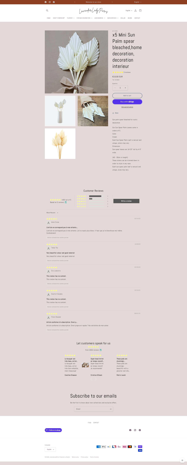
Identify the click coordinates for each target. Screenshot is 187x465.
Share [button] (116, 113)
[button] (47, 10)
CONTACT (96, 423)
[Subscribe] (110, 409)
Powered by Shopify (65, 457)
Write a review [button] (126, 201)
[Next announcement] (112, 2)
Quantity (114, 83)
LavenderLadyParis (54, 457)
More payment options (127, 107)
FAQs (89, 423)
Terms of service (94, 457)
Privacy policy (84, 457)
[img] (52, 219)
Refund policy (75, 457)
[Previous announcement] (74, 2)
